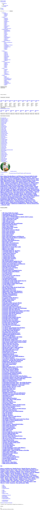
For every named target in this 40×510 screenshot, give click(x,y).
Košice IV (6, 55)
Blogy (1, 465)
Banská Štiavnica (26, 468)
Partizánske (6, 45)
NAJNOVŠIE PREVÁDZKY (5, 108)
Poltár (5, 35)
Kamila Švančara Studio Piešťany (23, 200)
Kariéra (3, 485)
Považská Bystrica (7, 46)
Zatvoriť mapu (3, 87)
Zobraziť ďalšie (3, 107)
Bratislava (4, 12)
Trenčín (3, 41)
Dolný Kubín (6, 77)
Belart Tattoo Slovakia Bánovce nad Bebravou (12, 176)
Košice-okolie (6, 56)
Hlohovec (12, 471)
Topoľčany (6, 73)
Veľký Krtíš (19, 481)
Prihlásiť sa (5, 3)
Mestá (1, 466)
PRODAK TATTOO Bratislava (12, 177)
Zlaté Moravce (6, 74)
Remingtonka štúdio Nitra (6, 199)
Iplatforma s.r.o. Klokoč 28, (6, 495)
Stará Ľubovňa (6, 25)
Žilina (3, 75)
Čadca (16, 469)
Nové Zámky (6, 71)
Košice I (5, 52)
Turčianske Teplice (7, 83)
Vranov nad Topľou (7, 28)
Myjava (31, 473)
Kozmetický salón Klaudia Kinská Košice (11, 197)
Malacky (6, 14)
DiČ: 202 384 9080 (5, 497)
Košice (2, 472)
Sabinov (33, 477)
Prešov (3, 17)
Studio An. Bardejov (5, 203)
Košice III (6, 54)
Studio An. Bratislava (14, 194)
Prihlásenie (4, 486)
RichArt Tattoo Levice (24, 182)
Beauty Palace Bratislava (26, 194)
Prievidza (6, 47)
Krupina (5, 33)
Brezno (5, 31)
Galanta (5, 63)
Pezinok (5, 15)
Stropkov (6, 26)
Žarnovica (6, 39)
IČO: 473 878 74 (5, 496)
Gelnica (5, 51)
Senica (5, 65)
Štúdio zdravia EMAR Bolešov (17, 202)
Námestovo (6, 81)
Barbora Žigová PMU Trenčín (12, 184)
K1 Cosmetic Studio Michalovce (31, 195)
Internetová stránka (5, 493)
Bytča (5, 76)
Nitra (3, 68)
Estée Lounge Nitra (23, 187)
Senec (5, 16)
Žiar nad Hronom (7, 40)
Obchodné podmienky (5, 488)
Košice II (6, 53)
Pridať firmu (6, 5)
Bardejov (33, 468)
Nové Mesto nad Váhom (16, 475)
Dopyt (2, 8)
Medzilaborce (6, 21)
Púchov (5, 48)
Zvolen (5, 38)
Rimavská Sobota (7, 37)
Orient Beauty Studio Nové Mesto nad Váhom (11, 185)
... (5, 204)
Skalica (5, 66)
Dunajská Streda (7, 62)
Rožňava (6, 57)
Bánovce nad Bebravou (8, 42)
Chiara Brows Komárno (22, 181)
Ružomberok (6, 82)
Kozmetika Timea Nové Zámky (25, 198)
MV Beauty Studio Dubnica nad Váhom (20, 189)
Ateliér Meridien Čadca (28, 197)
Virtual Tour (4, 491)
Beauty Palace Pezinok (31, 202)
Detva (5, 32)
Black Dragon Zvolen (9, 181)
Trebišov (6, 60)
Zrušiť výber (7, 97)
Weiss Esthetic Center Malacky (29, 184)
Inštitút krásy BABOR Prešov (18, 203)
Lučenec (6, 34)
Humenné (6, 18)
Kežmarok (6, 19)
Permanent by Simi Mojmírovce (8, 198)
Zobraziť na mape (4, 86)
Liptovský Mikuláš (7, 79)
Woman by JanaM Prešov (11, 182)
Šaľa (5, 72)
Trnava (3, 61)
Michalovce (26, 473)
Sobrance (6, 58)
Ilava (5, 43)
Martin (5, 80)
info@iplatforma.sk (5, 500)
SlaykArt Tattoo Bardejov (28, 178)
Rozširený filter (3, 97)
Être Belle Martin (18, 193)
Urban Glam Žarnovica (19, 191)
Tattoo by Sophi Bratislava (14, 178)
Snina (11, 479)
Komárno (6, 69)
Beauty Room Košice (19, 199)
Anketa (2, 9)
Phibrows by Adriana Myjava (20, 190)
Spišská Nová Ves (7, 59)
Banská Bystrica (5, 29)
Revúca (5, 36)
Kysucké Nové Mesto (8, 78)
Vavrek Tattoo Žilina (17, 195)
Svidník (5, 27)
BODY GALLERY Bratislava (23, 180)
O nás (3, 484)
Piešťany (6, 64)
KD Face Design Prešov (33, 203)
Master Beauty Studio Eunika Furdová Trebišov (21, 186)
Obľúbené (4, 6)
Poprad (5, 22)
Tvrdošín (13, 481)
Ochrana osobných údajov (6, 498)
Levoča (5, 20)
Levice (22, 472)
